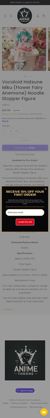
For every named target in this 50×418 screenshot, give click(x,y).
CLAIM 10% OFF (25, 222)
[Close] (46, 189)
